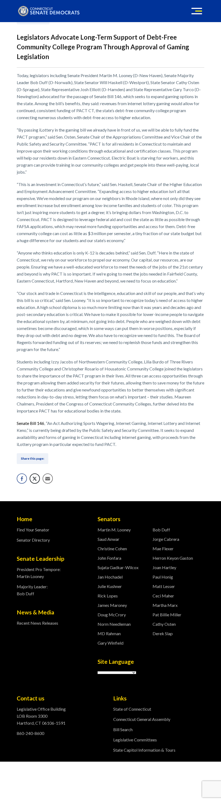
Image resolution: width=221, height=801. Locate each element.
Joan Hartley (164, 567)
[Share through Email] (48, 478)
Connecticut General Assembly (141, 719)
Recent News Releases (37, 622)
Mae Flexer (163, 548)
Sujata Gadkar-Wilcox (118, 567)
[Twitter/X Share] (35, 478)
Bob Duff (161, 529)
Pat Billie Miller (167, 614)
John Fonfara (109, 558)
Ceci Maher (163, 595)
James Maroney (112, 605)
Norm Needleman (114, 624)
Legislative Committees (135, 739)
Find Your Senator (33, 529)
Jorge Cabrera (166, 539)
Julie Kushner (110, 586)
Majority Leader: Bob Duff (32, 590)
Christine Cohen (112, 548)
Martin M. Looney (114, 529)
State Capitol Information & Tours (144, 749)
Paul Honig (163, 576)
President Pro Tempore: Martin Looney (39, 573)
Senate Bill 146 (30, 423)
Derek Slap (163, 633)
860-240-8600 (30, 733)
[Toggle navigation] (196, 11)
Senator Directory (33, 539)
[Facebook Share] (22, 478)
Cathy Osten (164, 624)
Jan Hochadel (110, 576)
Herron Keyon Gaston (173, 558)
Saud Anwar (108, 539)
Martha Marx (165, 605)
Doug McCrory (112, 614)
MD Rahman (109, 633)
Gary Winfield (110, 642)
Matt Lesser (164, 586)
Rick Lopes (108, 595)
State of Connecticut (132, 708)
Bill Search (123, 729)
